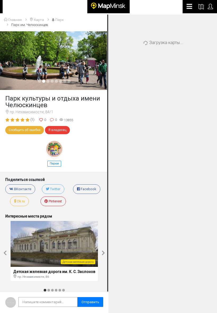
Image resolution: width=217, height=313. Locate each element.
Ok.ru (20, 201)
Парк (59, 20)
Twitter (54, 189)
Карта (38, 20)
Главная (14, 20)
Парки (54, 163)
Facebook (88, 189)
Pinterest (55, 201)
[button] (8, 60)
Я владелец (57, 130)
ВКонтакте (22, 189)
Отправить (90, 302)
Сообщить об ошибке (24, 130)
